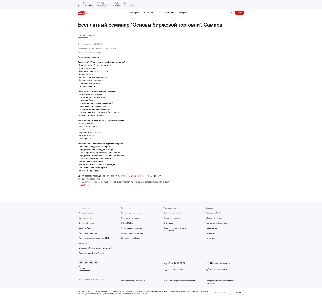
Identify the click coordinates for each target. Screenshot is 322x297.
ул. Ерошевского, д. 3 (141, 175)
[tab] (83, 35)
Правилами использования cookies (183, 291)
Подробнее (83, 185)
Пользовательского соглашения (133, 294)
